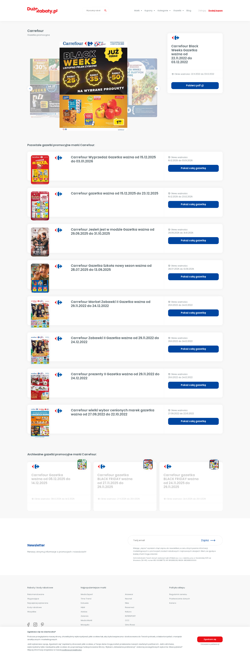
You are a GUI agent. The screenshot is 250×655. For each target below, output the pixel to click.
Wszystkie (31, 611)
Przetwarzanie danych (179, 598)
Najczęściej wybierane (37, 603)
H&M (83, 607)
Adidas (84, 611)
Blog (188, 10)
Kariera (172, 603)
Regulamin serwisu (178, 594)
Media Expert (87, 594)
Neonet (128, 598)
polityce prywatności (72, 650)
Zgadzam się (210, 639)
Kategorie (164, 10)
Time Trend (86, 598)
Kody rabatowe (34, 607)
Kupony (150, 10)
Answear (129, 594)
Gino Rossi (130, 624)
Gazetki (178, 10)
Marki (138, 10)
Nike (127, 603)
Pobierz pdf (195, 85)
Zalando (85, 616)
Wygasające (33, 598)
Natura (128, 611)
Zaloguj (202, 10)
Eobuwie (85, 603)
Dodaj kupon (215, 10)
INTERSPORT (130, 616)
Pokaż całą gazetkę (193, 168)
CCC (127, 620)
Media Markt (86, 620)
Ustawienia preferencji (210, 644)
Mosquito (85, 624)
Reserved (129, 607)
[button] (30, 88)
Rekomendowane (35, 594)
